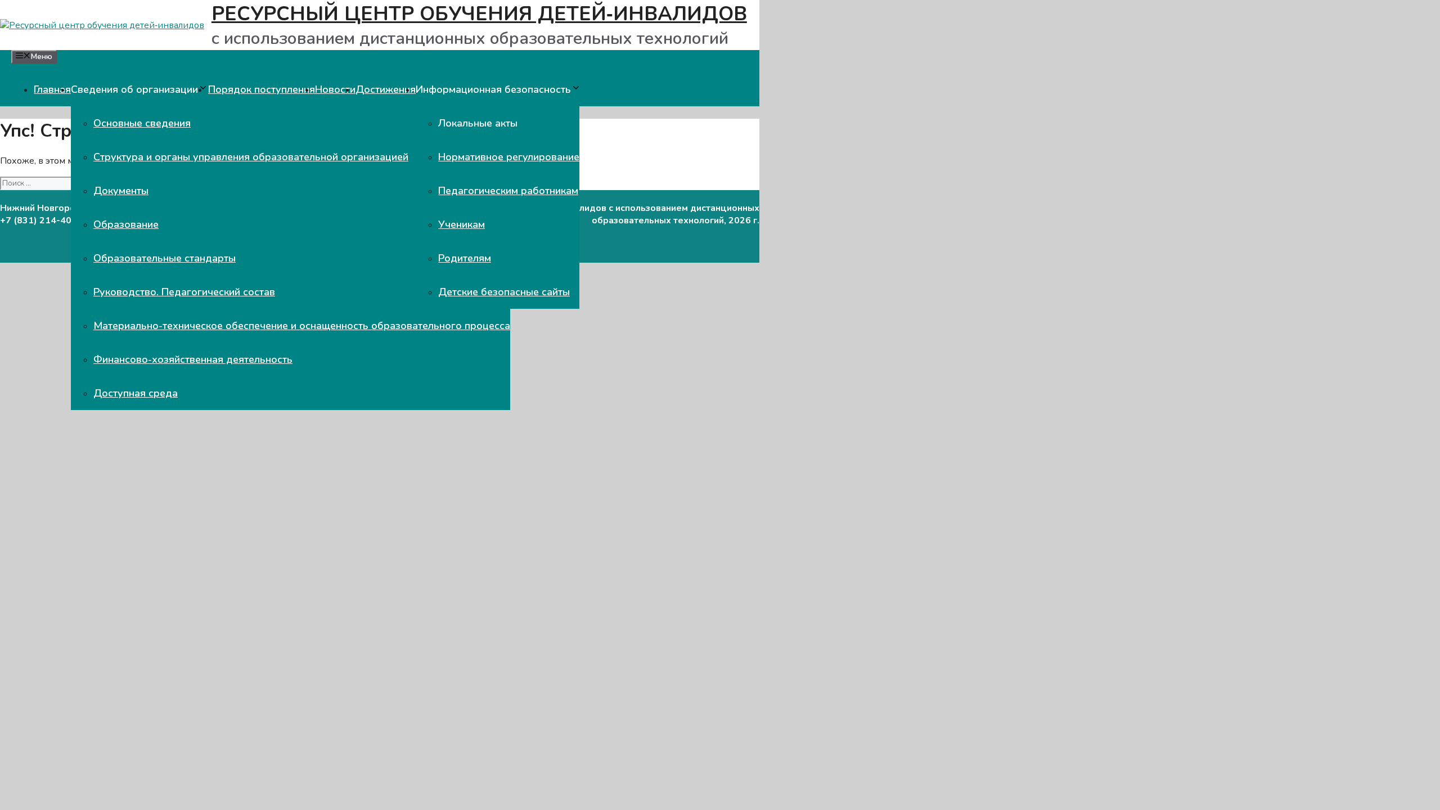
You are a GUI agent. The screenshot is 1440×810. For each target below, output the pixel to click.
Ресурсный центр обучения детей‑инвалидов (479, 13)
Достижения (386, 89)
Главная (52, 89)
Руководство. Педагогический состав (184, 292)
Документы (120, 190)
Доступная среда (135, 393)
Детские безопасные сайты (504, 292)
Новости (335, 89)
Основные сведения (142, 123)
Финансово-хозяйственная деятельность (192, 359)
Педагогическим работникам (508, 190)
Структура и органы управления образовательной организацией (250, 157)
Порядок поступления (261, 89)
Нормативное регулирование (508, 157)
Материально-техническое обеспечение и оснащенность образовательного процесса (301, 325)
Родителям (464, 258)
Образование (126, 224)
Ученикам (461, 224)
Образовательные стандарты (164, 258)
